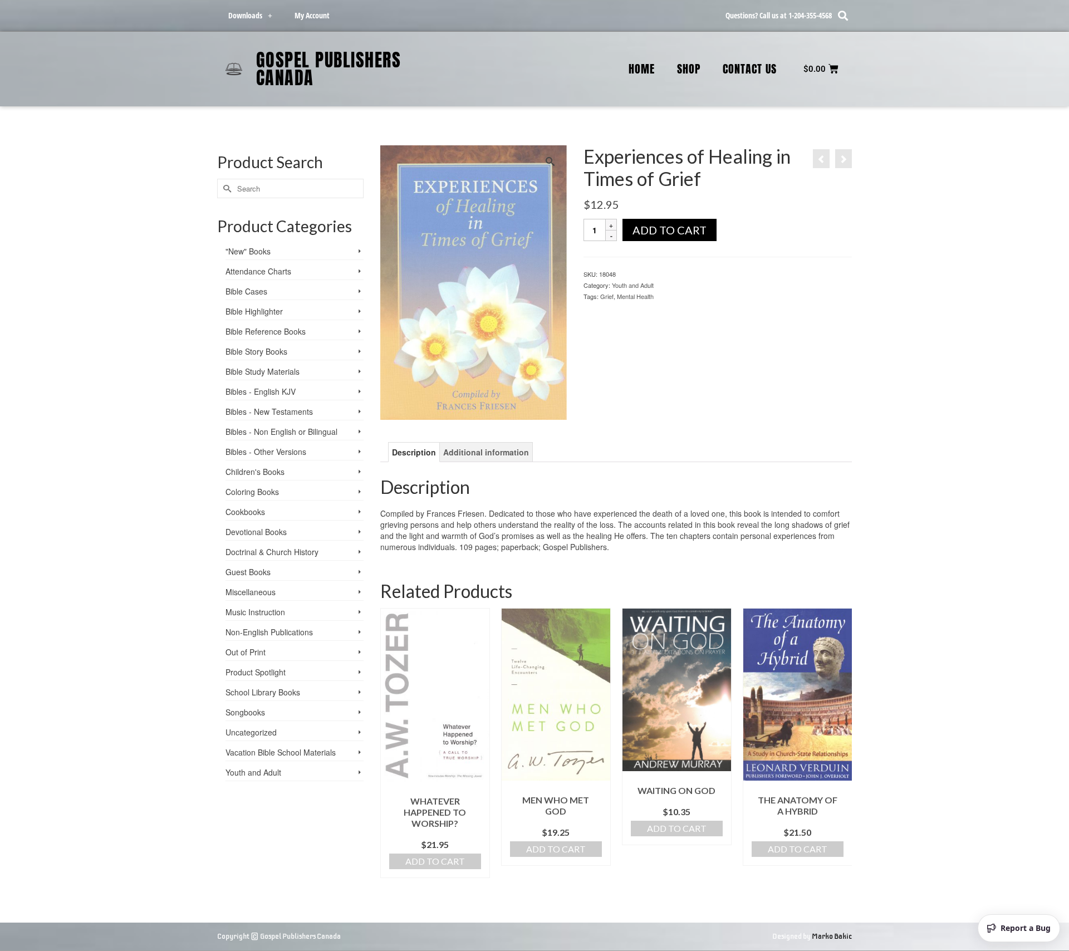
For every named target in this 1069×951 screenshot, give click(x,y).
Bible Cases (246, 291)
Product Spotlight (255, 672)
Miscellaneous (250, 591)
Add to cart (669, 230)
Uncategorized (251, 732)
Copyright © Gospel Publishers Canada (279, 936)
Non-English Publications (269, 632)
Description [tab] (414, 452)
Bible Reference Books (265, 331)
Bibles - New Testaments (269, 411)
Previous (390, 743)
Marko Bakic (832, 936)
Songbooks (245, 712)
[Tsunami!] (843, 158)
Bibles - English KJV (260, 391)
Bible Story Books (256, 351)
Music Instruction (255, 611)
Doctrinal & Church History (271, 551)
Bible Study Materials (262, 371)
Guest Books (248, 571)
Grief (607, 296)
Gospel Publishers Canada (328, 68)
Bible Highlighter (254, 311)
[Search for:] (290, 188)
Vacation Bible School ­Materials (280, 752)
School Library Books (262, 692)
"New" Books (248, 251)
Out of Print (245, 652)
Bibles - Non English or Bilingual (281, 431)
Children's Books (255, 471)
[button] (842, 16)
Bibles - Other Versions (265, 451)
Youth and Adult (633, 285)
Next (842, 743)
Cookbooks (245, 511)
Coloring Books (252, 491)
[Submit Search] (225, 188)
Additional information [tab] (486, 452)
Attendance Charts (258, 271)
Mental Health (635, 296)
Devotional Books (256, 531)
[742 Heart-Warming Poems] (821, 158)
